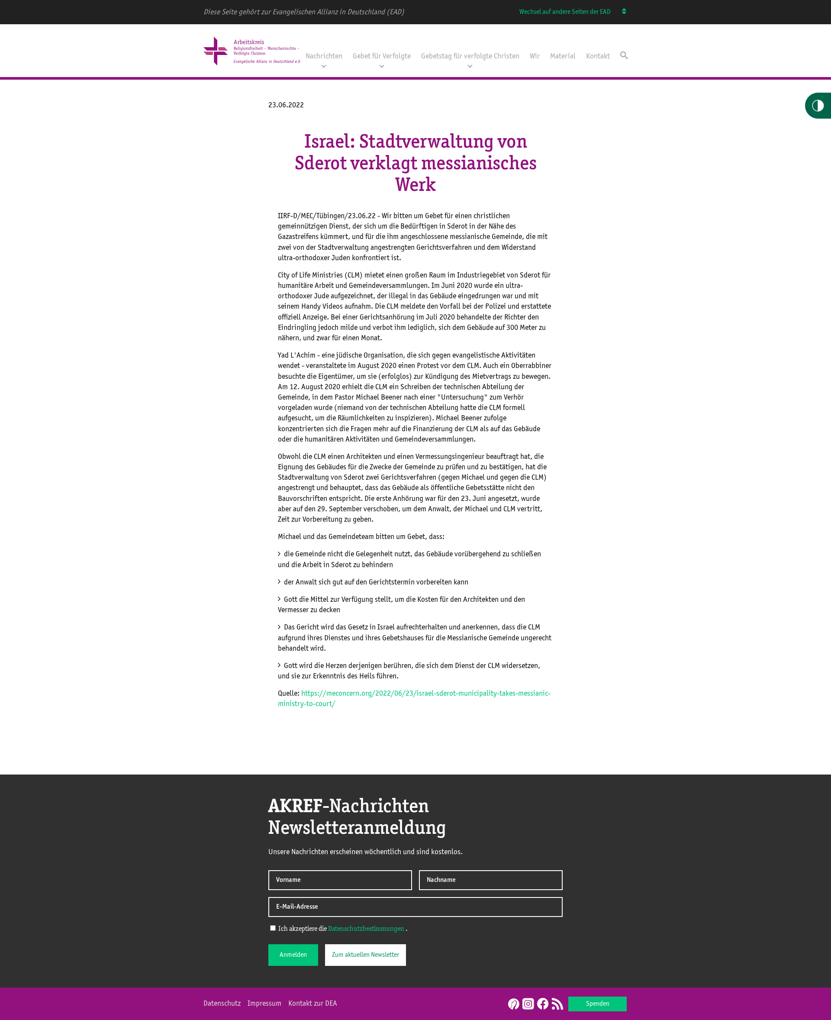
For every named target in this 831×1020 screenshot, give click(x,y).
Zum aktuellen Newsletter (365, 955)
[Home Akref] (251, 66)
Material (563, 56)
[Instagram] (528, 1004)
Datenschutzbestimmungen (366, 929)
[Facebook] (543, 1004)
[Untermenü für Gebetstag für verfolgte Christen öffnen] (470, 65)
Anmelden (293, 955)
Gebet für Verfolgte (382, 56)
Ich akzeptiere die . (342, 929)
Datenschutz (222, 1003)
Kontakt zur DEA (312, 1003)
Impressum (264, 1003)
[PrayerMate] (512, 1004)
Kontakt (598, 56)
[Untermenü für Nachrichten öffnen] (323, 65)
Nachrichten (324, 56)
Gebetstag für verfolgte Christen (470, 56)
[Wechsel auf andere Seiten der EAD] (620, 12)
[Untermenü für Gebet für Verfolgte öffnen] (381, 65)
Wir (535, 56)
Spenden (597, 1004)
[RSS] (557, 1004)
